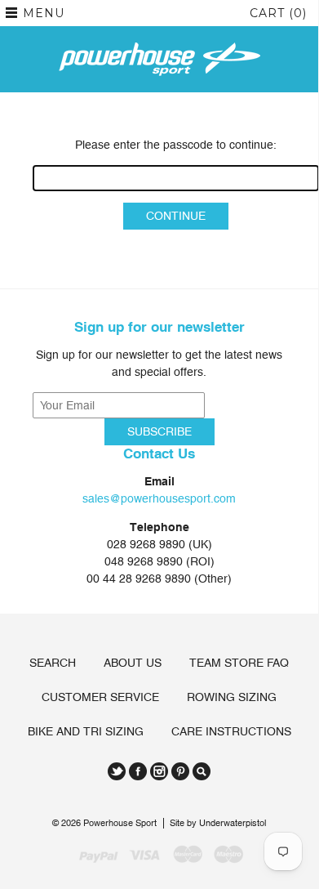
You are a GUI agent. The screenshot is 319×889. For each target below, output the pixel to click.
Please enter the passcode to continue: (176, 144)
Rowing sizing (232, 697)
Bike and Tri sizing (86, 731)
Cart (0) (278, 13)
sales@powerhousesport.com (159, 498)
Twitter (117, 771)
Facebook (138, 771)
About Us (133, 662)
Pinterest (180, 771)
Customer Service (100, 697)
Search (52, 662)
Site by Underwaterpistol (218, 823)
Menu (43, 13)
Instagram (159, 771)
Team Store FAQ (239, 662)
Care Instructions (231, 731)
